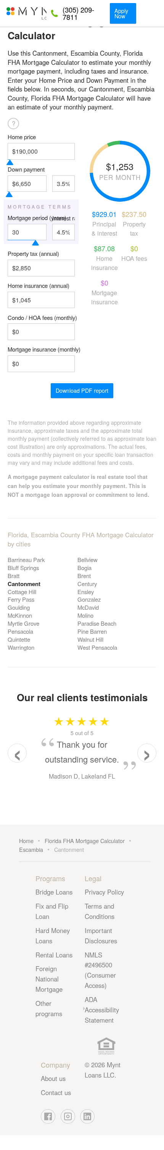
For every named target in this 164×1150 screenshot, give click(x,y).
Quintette (19, 639)
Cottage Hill (22, 592)
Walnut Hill (90, 639)
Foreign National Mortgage (49, 979)
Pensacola (20, 631)
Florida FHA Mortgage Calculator (85, 841)
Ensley (85, 592)
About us (53, 1078)
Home (26, 841)
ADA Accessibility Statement (102, 1010)
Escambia (31, 849)
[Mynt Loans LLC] (26, 13)
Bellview (87, 560)
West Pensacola (97, 647)
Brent (84, 576)
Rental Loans (53, 954)
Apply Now (121, 13)
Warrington (21, 647)
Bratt (13, 576)
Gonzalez (89, 599)
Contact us (56, 1092)
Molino (85, 615)
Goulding (19, 607)
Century (87, 584)
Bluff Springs (23, 568)
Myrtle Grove (23, 623)
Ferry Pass (21, 599)
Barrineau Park (26, 560)
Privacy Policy (104, 891)
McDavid (88, 607)
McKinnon (20, 615)
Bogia (84, 568)
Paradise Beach (96, 623)
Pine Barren (92, 631)
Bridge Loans (53, 891)
